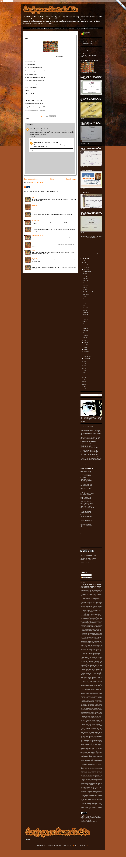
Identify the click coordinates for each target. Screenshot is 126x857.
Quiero (84, 736)
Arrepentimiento (84, 601)
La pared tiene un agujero (37, 235)
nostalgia (88, 800)
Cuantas (97, 613)
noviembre (86, 356)
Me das (82, 706)
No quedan (88, 721)
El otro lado (87, 635)
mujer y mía (94, 799)
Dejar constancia (99, 619)
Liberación (83, 693)
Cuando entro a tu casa (98, 611)
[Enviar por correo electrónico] (50, 116)
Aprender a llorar (91, 599)
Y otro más (86, 788)
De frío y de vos (89, 617)
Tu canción (91, 767)
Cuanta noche (93, 613)
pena (100, 800)
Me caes (100, 705)
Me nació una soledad (89, 708)
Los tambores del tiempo (85, 702)
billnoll (73, 845)
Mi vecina (92, 712)
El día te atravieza (88, 633)
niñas (101, 799)
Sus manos (90, 584)
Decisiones (91, 619)
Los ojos (96, 701)
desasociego (100, 795)
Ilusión (100, 666)
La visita (85, 287)
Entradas (84, 575)
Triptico (96, 765)
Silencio (84, 747)
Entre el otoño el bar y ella (86, 649)
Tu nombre (85, 769)
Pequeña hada (93, 728)
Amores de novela (90, 597)
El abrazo (98, 629)
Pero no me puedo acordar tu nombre (91, 729)
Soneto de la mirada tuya (91, 749)
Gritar (84, 661)
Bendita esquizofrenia (85, 603)
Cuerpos (84, 614)
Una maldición (90, 780)
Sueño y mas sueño (99, 752)
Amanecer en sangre (98, 595)
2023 (83, 381)
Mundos (89, 716)
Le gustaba (85, 280)
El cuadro (93, 631)
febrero (85, 267)
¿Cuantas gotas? (88, 807)
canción (85, 795)
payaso (95, 800)
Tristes (84, 296)
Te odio (92, 757)
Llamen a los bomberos (94, 693)
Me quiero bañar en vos (98, 708)
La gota (100, 672)
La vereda (85, 278)
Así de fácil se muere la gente (93, 601)
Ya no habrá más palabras (95, 791)
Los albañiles (86, 307)
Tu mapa (89, 768)
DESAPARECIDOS (84, 615)
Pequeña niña (99, 728)
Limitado (87, 693)
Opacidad (93, 724)
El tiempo (99, 584)
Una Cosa (83, 779)
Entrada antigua (71, 179)
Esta (94, 654)
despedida (83, 796)
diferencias (88, 796)
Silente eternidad (89, 747)
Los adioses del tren (92, 697)
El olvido (82, 635)
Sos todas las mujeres (36, 212)
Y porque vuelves (92, 788)
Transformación (84, 765)
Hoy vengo (84, 666)
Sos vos (93, 751)
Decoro (94, 619)
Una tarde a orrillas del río (95, 783)
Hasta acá (96, 662)
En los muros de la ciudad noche (93, 646)
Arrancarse (97, 599)
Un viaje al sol (93, 777)
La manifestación (97, 674)
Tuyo (98, 772)
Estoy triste (84, 657)
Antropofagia (93, 598)
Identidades (96, 666)
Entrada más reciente (31, 179)
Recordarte (93, 737)
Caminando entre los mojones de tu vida (91, 605)
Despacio (91, 622)
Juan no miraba (88, 669)
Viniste (85, 303)
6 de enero (96, 587)
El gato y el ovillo (99, 633)
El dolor (85, 289)
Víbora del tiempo (36, 220)
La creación (100, 670)
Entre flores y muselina (88, 291)
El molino (95, 634)
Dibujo (96, 625)
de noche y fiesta (94, 795)
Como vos (84, 610)
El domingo (83, 633)
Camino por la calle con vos (88, 607)
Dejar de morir (83, 621)
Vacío (101, 784)
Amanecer (92, 595)
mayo (85, 342)
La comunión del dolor (93, 670)
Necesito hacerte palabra (96, 717)
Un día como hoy (94, 773)
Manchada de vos (91, 705)
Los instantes (86, 701)
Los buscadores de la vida (89, 698)
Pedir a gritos (84, 728)
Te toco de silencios (97, 760)
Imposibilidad (84, 668)
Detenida (99, 623)
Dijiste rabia (88, 626)
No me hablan (92, 720)
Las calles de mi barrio (96, 688)
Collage (100, 609)
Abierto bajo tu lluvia (88, 591)
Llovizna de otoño (90, 696)
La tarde (91, 684)
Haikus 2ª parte (87, 662)
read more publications (96, 254)
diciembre (86, 358)
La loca (92, 674)
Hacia (101, 661)
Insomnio (83, 669)
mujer (85, 587)
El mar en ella (86, 282)
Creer (96, 610)
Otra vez (91, 725)
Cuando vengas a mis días (85, 613)
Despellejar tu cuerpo (97, 622)
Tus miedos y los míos (87, 772)
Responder (32, 136)
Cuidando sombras (93, 614)
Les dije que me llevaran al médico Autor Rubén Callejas (91, 42)
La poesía (98, 678)
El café (98, 630)
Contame (88, 610)
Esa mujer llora (99, 650)
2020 (83, 375)
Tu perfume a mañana (91, 769)
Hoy (31, 118)
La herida (83, 673)
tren (85, 804)
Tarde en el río (99, 753)
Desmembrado (99, 621)
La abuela (93, 669)
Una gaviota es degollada (95, 779)
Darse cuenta (94, 615)
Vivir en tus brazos (86, 787)
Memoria (100, 709)
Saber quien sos (91, 743)
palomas (92, 800)
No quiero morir (93, 721)
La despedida (89, 672)
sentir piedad (89, 803)
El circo (86, 631)
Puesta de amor (86, 298)
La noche (85, 285)
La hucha (91, 673)
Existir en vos (94, 657)
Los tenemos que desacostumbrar (96, 702)
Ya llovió (88, 791)
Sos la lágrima (88, 751)
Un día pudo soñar (86, 775)
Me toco (96, 709)
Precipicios (92, 732)
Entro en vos (93, 650)
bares (83, 795)
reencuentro (84, 803)
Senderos (100, 745)
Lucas (89, 704)
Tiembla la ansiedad (97, 763)
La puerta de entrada (98, 680)
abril (85, 340)
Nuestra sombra (88, 724)
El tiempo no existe (92, 638)
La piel (91, 678)
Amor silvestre (84, 597)
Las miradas (86, 312)
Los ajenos (98, 697)
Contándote (34, 258)
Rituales (90, 741)
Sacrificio (85, 314)
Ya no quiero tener (92, 792)
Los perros (100, 701)
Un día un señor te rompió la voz (96, 775)
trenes (88, 804)
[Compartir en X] (52, 116)
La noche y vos (99, 677)
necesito (98, 799)
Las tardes (90, 690)
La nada (98, 676)
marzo (85, 269)
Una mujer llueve (92, 781)
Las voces (100, 690)
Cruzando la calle (87, 301)
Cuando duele (90, 611)
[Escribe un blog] (51, 116)
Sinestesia (98, 747)
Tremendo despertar (90, 765)
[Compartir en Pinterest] (55, 116)
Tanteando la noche (86, 753)
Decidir (98, 618)
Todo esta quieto (98, 764)
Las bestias (89, 688)
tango (92, 587)
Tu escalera (100, 767)
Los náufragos (91, 701)
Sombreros (100, 748)
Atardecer (85, 317)
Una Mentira (88, 779)
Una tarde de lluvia (90, 784)
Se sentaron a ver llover (87, 745)
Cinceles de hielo (95, 609)
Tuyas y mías (94, 772)
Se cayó (99, 744)
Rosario (93, 741)
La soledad (85, 328)
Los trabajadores (84, 704)
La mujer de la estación (92, 676)
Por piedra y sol (87, 732)
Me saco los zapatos (84, 709)
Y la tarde (100, 787)
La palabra (84, 678)
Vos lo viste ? (92, 787)
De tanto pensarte (93, 618)
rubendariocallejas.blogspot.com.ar (88, 821)
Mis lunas (90, 713)
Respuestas (34, 139)
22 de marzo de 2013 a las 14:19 (40, 128)
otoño (88, 587)
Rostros (85, 743)
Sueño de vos (93, 752)
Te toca (92, 760)
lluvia (84, 584)
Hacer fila (91, 661)
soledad (93, 803)
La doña (93, 672)
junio (85, 344)
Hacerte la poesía (96, 661)
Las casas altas (87, 689)
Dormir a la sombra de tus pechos (87, 627)
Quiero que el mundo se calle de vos (92, 736)
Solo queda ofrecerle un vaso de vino (90, 748)
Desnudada (84, 622)
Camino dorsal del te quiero (97, 606)
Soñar (100, 751)
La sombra (90, 682)
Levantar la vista (99, 692)
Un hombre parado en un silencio (88, 776)
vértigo (93, 804)
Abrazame (95, 591)
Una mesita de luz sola (85, 781)
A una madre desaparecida (94, 590)
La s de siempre (89, 681)
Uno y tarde (97, 784)
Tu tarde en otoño (84, 771)
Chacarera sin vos (85, 609)
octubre (85, 354)
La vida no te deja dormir (88, 686)
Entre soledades (87, 271)
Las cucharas (92, 689)
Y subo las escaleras (98, 788)
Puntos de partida (86, 733)
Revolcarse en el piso (84, 741)
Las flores (97, 689)
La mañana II (86, 326)
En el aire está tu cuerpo (88, 642)
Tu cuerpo (85, 333)
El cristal (89, 631)
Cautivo (99, 607)
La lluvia (98, 673)
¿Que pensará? (91, 808)
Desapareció (91, 621)
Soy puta (96, 751)
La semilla (94, 681)
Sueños (81, 753)
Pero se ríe (100, 729)
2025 (83, 386)
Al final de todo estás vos (97, 594)
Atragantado (83, 602)
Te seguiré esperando (94, 759)
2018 (83, 370)
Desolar (87, 622)
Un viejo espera (99, 777)
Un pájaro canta (87, 777)
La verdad (98, 685)
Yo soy (33, 228)
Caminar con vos (89, 606)
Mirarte (86, 713)
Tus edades (93, 771)
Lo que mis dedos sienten (98, 696)
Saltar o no (92, 744)
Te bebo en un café (95, 755)
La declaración (83, 672)
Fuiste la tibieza (99, 658)
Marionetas (97, 705)
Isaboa (31, 128)
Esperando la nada (91, 653)
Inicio (52, 179)
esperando (99, 796)
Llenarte (84, 696)
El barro (90, 630)
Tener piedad (90, 761)
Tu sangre (97, 769)
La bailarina (98, 669)
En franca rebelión (86, 645)
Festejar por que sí (84, 658)
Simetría (94, 747)
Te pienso (88, 759)
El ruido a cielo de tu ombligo (89, 637)
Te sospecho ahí (87, 760)
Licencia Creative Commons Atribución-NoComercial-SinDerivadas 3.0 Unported (91, 818)
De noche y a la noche (97, 617)
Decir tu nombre (85, 619)
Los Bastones (85, 697)
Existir (90, 657)
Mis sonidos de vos (95, 713)
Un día (89, 773)
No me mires (98, 720)
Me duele (91, 706)
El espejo (93, 633)
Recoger (100, 736)
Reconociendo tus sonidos (85, 737)
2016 (83, 366)
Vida (94, 584)
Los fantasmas (97, 698)
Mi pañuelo (88, 712)
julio (85, 347)
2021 (83, 377)
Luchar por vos (93, 704)
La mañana (86, 586)
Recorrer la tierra (99, 737)
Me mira (85, 337)
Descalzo (95, 621)
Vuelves (97, 787)
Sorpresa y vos (99, 749)
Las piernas (86, 690)
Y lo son (82, 788)
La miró (86, 676)
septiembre (86, 351)
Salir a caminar (87, 744)
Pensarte (85, 321)
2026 (83, 388)
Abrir (101, 591)
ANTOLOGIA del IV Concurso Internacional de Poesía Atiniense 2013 (91, 237)
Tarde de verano (94, 753)
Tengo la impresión (90, 763)
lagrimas (82, 799)
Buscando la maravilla (93, 603)
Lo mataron (98, 586)
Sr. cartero (85, 752)
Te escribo (90, 756)
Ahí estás (90, 594)
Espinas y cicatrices (89, 654)
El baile (87, 630)
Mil (95, 712)
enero (85, 264)
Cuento (101, 613)
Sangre (96, 744)
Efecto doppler (93, 629)
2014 (83, 361)
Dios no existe (93, 626)
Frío (95, 658)
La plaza (94, 678)
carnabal (89, 795)
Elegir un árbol (90, 641)
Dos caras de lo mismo (98, 627)
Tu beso (84, 767)
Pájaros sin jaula (96, 733)
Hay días (100, 662)
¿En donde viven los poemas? (97, 807)
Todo (89, 764)
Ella (82, 586)
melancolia (90, 799)
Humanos (88, 666)
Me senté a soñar (92, 709)
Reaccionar (34, 205)
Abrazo (98, 591)
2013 (83, 262)
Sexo (82, 747)
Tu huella (82, 768)
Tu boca (87, 767)
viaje (90, 804)
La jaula (94, 673)
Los (82, 697)
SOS (87, 743)
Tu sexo (101, 769)
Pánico (101, 733)
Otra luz (87, 725)
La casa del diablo (86, 670)
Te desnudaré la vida (84, 756)
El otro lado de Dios (93, 635)
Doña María (84, 629)
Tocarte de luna (84, 764)
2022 (83, 379)
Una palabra (86, 323)
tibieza (83, 804)
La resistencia (84, 681)
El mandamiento (84, 634)
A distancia (100, 587)
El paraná (99, 635)
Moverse (34, 243)
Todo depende (92, 764)
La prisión (92, 680)
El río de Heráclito (97, 637)
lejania (86, 799)
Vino (82, 787)
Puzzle (33, 250)
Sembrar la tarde (95, 745)
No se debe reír (99, 721)
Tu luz (86, 768)
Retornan (96, 740)
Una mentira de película (97, 780)
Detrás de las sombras (90, 625)
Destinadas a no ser (94, 623)
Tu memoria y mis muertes (96, 768)
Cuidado (88, 614)
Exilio (87, 657)
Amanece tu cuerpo (87, 595)
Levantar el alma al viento (90, 692)
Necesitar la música (88, 717)
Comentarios (85, 577)
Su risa (89, 752)
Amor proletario (87, 276)
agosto (85, 349)
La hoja (87, 673)
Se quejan (85, 330)
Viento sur (34, 265)
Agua (87, 594)
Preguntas (96, 732)
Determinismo (83, 625)
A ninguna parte (86, 590)
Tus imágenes (97, 771)
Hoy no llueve (86, 294)
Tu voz (89, 771)
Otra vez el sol (96, 725)
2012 (83, 260)
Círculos (98, 614)
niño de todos (84, 800)
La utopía (94, 685)
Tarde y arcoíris (84, 755)
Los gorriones (92, 700)
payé (98, 800)
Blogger (87, 845)
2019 (83, 372)
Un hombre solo (97, 776)
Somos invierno (84, 749)
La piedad (88, 678)
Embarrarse (96, 641)
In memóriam (89, 668)
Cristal (99, 610)
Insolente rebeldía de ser (97, 668)
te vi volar (99, 803)
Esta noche (97, 654)
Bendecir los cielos (99, 602)
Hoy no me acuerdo (98, 665)
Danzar (89, 615)
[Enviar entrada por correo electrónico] (47, 116)
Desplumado (88, 623)
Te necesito (89, 757)
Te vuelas (86, 761)
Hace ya (87, 661)
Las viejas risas (95, 690)
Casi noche (95, 607)
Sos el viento (83, 751)
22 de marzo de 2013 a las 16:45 (50, 142)
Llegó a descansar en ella (87, 694)
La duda (97, 672)
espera (96, 796)
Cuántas (85, 273)
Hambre (92, 662)
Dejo (33, 197)
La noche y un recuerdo (92, 677)
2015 (83, 363)
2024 (83, 384)
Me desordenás (87, 706)
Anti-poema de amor (86, 598)
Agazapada (84, 594)
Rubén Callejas (37, 142)
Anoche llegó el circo (97, 597)
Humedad (92, 666)
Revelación (100, 740)
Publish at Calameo (85, 254)
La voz (98, 686)
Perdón (82, 729)
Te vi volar (85, 319)
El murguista (99, 634)
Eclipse (88, 629)
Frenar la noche (91, 658)
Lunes (97, 704)
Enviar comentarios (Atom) (36, 182)
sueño (96, 803)
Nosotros (83, 724)
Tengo (94, 761)
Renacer (85, 740)
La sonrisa (94, 682)
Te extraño (85, 335)
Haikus (83, 662)
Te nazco (84, 757)
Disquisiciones (98, 626)
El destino (97, 631)
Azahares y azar (89, 602)
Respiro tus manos (90, 740)
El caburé (94, 630)
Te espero (94, 756)
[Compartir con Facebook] (54, 116)
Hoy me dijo (86, 665)
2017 (83, 368)
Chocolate (90, 609)
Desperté (83, 623)
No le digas (88, 720)
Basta (94, 602)
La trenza (95, 684)
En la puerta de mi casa (95, 645)
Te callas (100, 755)
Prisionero (85, 310)
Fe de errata (99, 657)
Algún (82, 595)
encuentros (92, 796)
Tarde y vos (89, 755)
